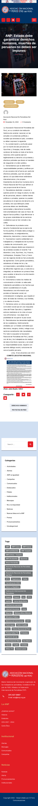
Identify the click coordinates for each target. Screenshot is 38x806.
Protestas (24, 633)
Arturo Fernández (12, 563)
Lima (24, 609)
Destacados (9, 102)
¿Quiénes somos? (7, 711)
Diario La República (12, 587)
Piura (8, 629)
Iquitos (8, 601)
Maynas (9, 613)
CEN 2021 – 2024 (7, 722)
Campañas (11, 479)
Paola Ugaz (10, 625)
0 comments (26, 122)
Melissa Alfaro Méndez (23, 613)
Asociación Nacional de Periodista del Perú (18, 568)
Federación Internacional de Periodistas (16, 592)
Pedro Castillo (22, 625)
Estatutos (4, 718)
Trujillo (15, 645)
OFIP (28, 621)
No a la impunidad (13, 505)
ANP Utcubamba (11, 559)
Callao (25, 579)
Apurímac (24, 559)
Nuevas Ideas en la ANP (15, 513)
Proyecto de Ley (11, 637)
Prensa (9, 518)
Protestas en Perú (19, 410)
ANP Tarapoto (26, 551)
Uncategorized (12, 526)
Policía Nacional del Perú (21, 629)
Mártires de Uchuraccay (14, 621)
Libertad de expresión (13, 605)
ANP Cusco (16, 547)
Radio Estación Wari (13, 641)
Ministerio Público (12, 617)
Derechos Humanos (19, 405)
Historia (4, 715)
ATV (7, 579)
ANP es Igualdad (13, 475)
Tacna (8, 645)
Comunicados (12, 483)
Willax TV (9, 649)
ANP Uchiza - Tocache (14, 555)
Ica (23, 597)
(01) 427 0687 (14, 695)
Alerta (3, 775)
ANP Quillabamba (12, 551)
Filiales (9, 492)
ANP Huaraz (27, 547)
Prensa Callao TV (12, 633)
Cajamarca (16, 579)
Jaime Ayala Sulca (20, 601)
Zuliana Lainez (21, 649)
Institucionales (12, 496)
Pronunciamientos (11, 106)
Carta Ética (5, 726)
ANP (7, 547)
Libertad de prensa (12, 609)
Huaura (16, 597)
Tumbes (24, 645)
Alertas (9, 471)
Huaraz (8, 597)
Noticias (20, 102)
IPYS (29, 597)
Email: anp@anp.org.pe (16, 697)
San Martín (27, 641)
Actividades (11, 466)
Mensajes (10, 500)
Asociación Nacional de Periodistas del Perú (18, 574)
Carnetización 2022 (13, 583)
